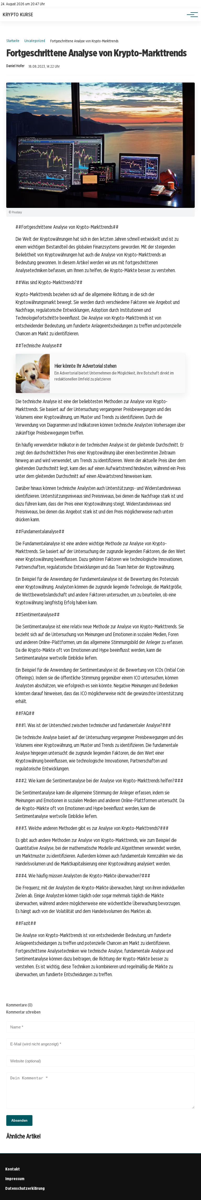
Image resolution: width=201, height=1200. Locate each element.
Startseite (12, 40)
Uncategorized (34, 40)
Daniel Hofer (15, 65)
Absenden (19, 1120)
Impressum (14, 1178)
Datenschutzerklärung (25, 1188)
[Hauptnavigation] (190, 14)
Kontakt (12, 1169)
